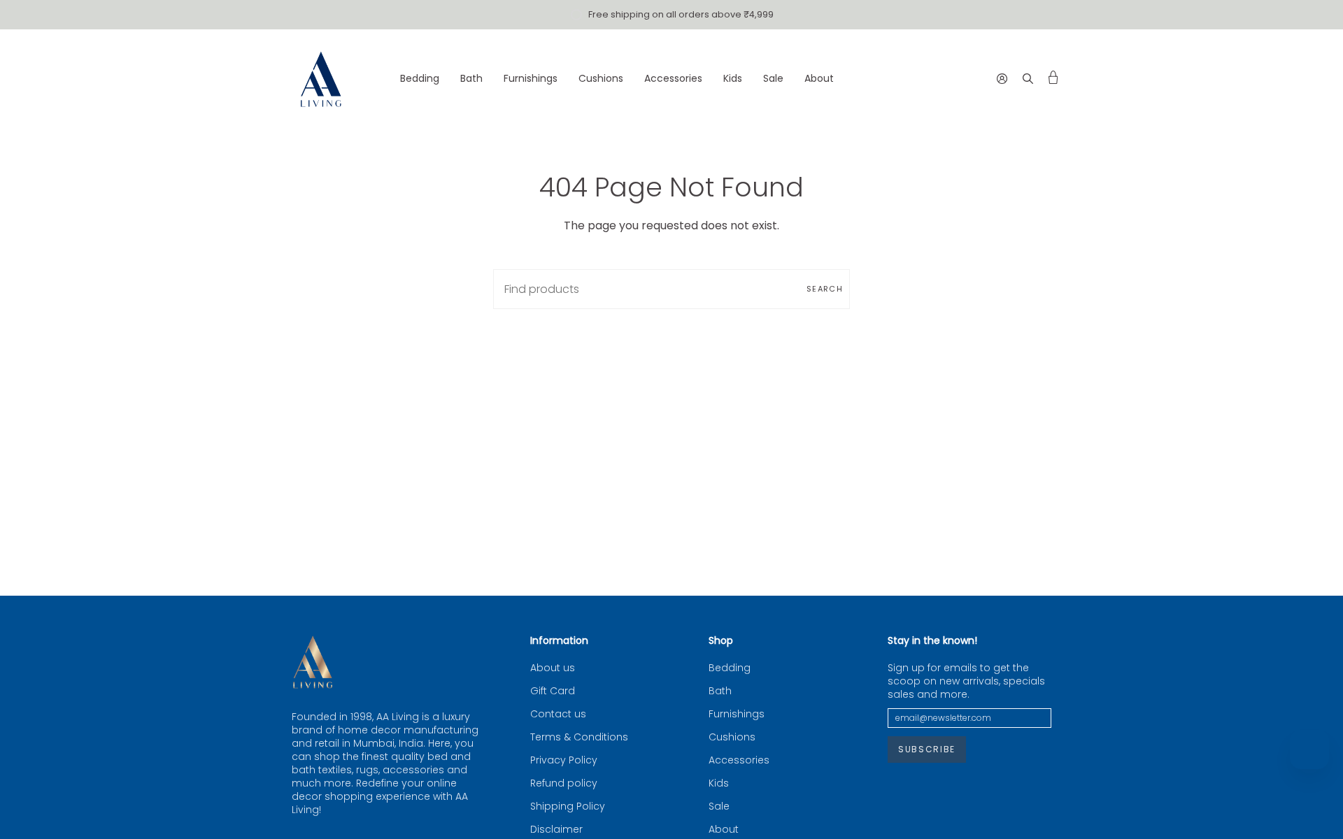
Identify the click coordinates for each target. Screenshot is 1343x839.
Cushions (732, 737)
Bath (720, 691)
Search (824, 288)
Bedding (730, 668)
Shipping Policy (567, 806)
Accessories (739, 760)
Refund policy (563, 783)
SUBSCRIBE (926, 749)
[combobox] (671, 289)
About (724, 829)
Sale (719, 806)
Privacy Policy (563, 760)
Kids (719, 783)
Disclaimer (556, 829)
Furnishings (737, 714)
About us (552, 668)
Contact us (558, 714)
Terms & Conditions (579, 737)
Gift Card (552, 691)
